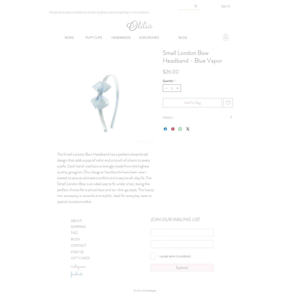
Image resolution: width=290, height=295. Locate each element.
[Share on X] (187, 129)
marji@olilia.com (160, 293)
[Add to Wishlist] (228, 102)
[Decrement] (165, 88)
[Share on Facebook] (165, 129)
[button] (226, 37)
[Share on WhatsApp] (180, 129)
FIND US (77, 252)
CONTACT (78, 245)
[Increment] (177, 88)
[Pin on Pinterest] (172, 129)
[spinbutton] (171, 88)
